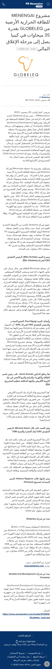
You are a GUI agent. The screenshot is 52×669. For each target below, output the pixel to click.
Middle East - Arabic (27, 49)
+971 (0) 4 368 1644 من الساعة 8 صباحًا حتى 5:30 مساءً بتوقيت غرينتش (25, 643)
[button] (26, 67)
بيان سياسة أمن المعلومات (18, 656)
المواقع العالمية (24, 635)
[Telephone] (3, 4)
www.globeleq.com (34, 566)
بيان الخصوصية (34, 653)
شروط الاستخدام (17, 653)
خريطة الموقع (39, 656)
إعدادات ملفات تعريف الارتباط (26, 660)
